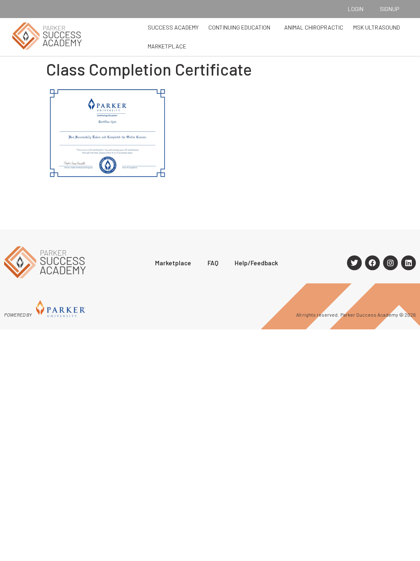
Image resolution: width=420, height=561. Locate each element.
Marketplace (167, 46)
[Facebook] (372, 262)
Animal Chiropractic (313, 27)
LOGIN (355, 8)
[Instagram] (390, 262)
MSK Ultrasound (376, 27)
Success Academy (173, 27)
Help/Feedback (256, 263)
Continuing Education (239, 27)
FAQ (213, 263)
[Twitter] (354, 262)
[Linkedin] (408, 262)
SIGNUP (389, 8)
